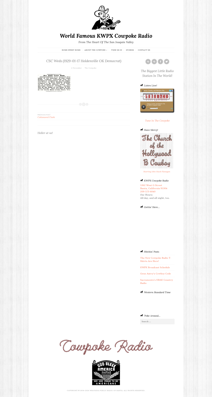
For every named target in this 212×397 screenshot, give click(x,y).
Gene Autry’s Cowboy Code (155, 273)
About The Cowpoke (94, 50)
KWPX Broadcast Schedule (155, 267)
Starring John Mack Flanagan (156, 171)
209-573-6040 (147, 191)
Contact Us (144, 50)
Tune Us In (116, 50)
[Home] (148, 61)
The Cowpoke (90, 68)
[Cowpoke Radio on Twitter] (166, 61)
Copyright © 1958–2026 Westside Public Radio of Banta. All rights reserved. (106, 390)
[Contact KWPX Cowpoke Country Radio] (154, 61)
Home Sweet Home (71, 50)
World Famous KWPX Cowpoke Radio (106, 35)
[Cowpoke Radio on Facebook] (160, 61)
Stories (130, 50)
